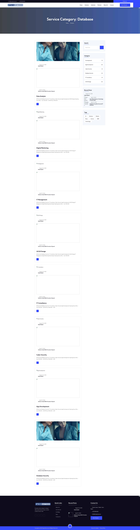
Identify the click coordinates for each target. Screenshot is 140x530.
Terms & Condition (95, 528)
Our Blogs (58, 512)
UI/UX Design (41, 251)
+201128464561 (22, 1)
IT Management (41, 200)
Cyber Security (41, 355)
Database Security (42, 476)
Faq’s (57, 514)
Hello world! (40, 66)
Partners (99, 5)
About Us (106, 5)
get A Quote (96, 517)
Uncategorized (94, 60)
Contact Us (58, 516)
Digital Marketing (42, 148)
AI (85, 116)
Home (81, 5)
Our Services (58, 509)
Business (91, 116)
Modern (97, 116)
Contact (112, 5)
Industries (93, 5)
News (86, 118)
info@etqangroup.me (12, 1)
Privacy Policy (102, 528)
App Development (42, 406)
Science (92, 118)
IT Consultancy (41, 303)
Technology (87, 121)
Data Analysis (41, 96)
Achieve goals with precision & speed (46, 91)
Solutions (87, 5)
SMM (98, 118)
